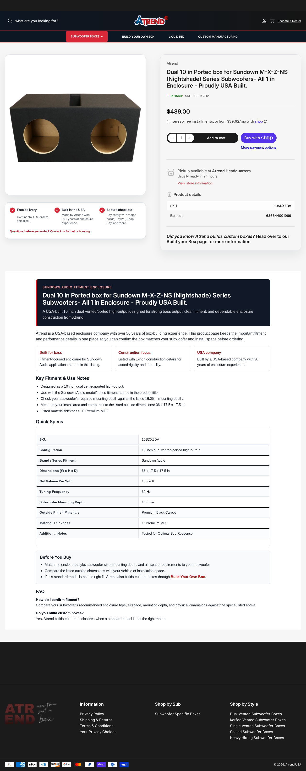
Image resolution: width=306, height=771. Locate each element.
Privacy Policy (92, 714)
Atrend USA (293, 764)
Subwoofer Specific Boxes (178, 714)
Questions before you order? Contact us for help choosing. (50, 231)
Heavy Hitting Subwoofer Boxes (257, 737)
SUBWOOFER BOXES (85, 36)
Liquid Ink (176, 36)
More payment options (258, 147)
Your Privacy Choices (98, 731)
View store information (195, 183)
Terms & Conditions (96, 726)
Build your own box (138, 36)
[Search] (10, 21)
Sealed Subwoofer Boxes (251, 731)
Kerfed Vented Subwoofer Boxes (258, 720)
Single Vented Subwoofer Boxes (257, 726)
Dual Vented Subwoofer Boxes (256, 714)
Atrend (172, 63)
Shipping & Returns (96, 720)
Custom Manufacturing (218, 36)
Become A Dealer (289, 21)
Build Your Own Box (188, 577)
